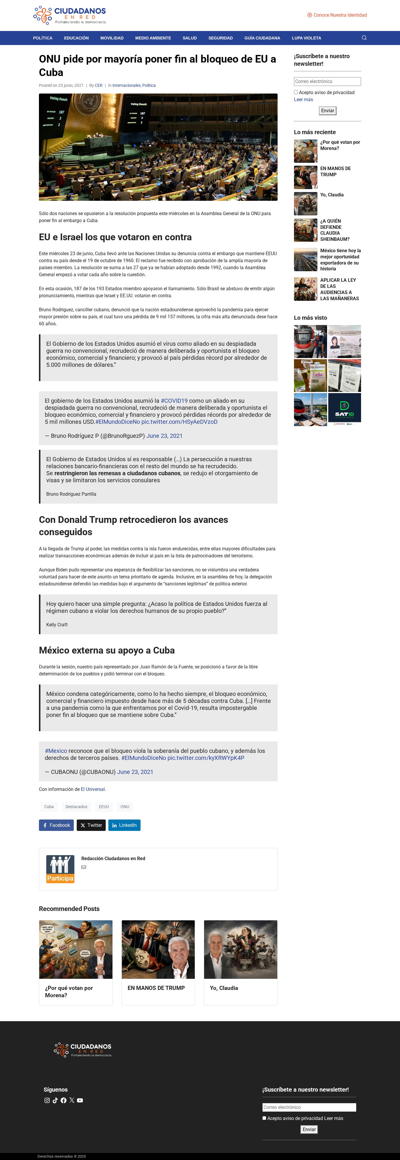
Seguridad (220, 38)
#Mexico (56, 750)
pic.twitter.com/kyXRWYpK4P (206, 757)
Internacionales (126, 85)
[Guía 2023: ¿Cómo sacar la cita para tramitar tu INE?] (344, 341)
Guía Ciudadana (262, 38)
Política (42, 38)
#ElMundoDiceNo (117, 421)
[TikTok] (55, 1100)
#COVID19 (174, 400)
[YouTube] (79, 1100)
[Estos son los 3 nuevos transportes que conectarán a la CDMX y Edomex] (310, 341)
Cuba (49, 806)
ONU (125, 806)
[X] (71, 1100)
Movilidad (112, 38)
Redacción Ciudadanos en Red (113, 858)
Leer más (303, 99)
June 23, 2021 (164, 435)
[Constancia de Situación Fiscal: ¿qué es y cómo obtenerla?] (344, 409)
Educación (76, 38)
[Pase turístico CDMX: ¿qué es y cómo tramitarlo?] (344, 375)
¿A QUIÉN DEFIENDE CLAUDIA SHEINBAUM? (335, 230)
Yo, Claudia (332, 195)
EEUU (104, 806)
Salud (190, 38)
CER (98, 85)
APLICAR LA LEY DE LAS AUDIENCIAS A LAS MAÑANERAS (339, 289)
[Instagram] (47, 1100)
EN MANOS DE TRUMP (335, 171)
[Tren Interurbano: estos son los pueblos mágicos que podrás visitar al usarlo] (310, 409)
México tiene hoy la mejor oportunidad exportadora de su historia (340, 260)
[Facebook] (63, 1100)
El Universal (93, 789)
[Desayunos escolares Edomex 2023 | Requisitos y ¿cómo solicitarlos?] (310, 375)
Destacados (76, 806)
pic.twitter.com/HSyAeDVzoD (179, 421)
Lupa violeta (306, 38)
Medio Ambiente (153, 38)
